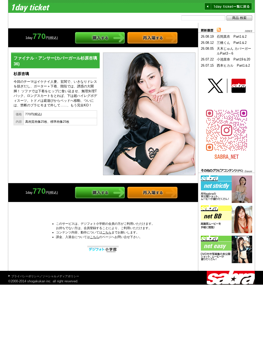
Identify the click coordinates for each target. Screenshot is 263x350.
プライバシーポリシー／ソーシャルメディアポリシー (45, 276)
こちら (106, 232)
